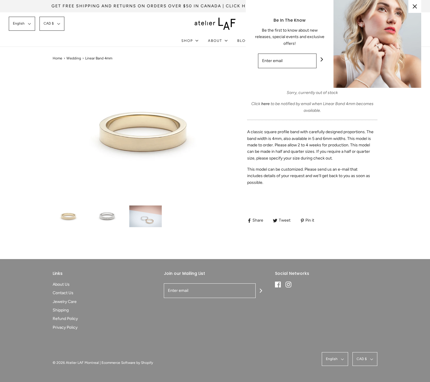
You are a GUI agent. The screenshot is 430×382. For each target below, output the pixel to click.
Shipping (61, 310)
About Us (61, 284)
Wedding (73, 58)
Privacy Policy (65, 327)
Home (57, 58)
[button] (22, 23)
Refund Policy (65, 318)
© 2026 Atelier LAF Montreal (76, 363)
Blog (243, 41)
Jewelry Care (65, 301)
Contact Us (63, 292)
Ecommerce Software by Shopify (127, 363)
